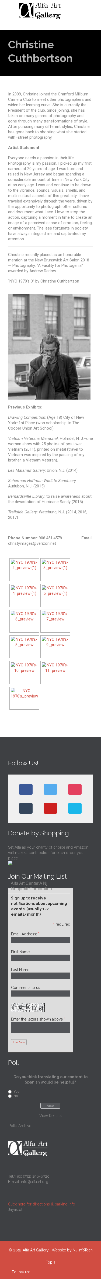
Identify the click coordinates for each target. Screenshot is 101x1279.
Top (49, 1262)
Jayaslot (15, 1209)
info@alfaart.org (34, 1182)
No (16, 1096)
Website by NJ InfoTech (72, 1250)
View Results (50, 1116)
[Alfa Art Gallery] (54, 11)
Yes (16, 1092)
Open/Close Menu (10, 11)
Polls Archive (20, 1126)
